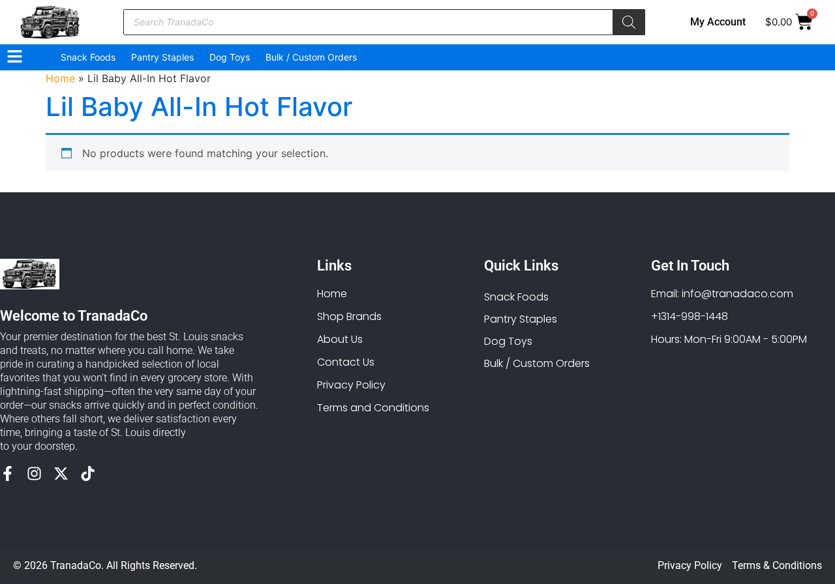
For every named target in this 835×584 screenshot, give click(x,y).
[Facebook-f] (7, 473)
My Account (718, 22)
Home (60, 78)
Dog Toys (229, 57)
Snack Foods (88, 57)
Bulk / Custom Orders (311, 57)
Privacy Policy (690, 565)
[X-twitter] (60, 473)
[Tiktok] (87, 473)
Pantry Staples (162, 57)
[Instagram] (34, 473)
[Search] (629, 22)
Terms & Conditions (777, 565)
